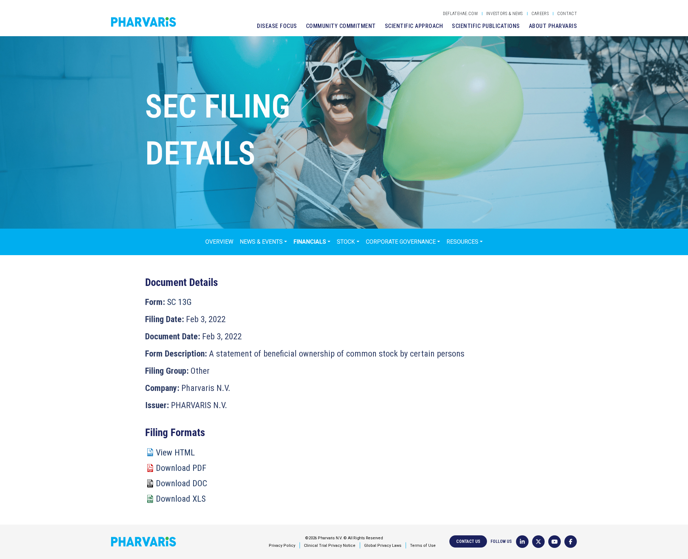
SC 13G (179, 302)
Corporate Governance (401, 241)
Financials (309, 241)
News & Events (261, 241)
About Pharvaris (553, 26)
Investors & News (504, 13)
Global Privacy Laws (382, 546)
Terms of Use (423, 546)
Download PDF (181, 468)
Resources (462, 241)
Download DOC (181, 483)
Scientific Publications (486, 26)
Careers (540, 13)
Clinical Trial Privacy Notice (329, 546)
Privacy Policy (282, 546)
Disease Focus (277, 26)
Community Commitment (341, 26)
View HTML (175, 453)
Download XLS (181, 499)
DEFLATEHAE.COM (460, 13)
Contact (567, 13)
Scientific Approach (414, 26)
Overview (219, 241)
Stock (346, 241)
